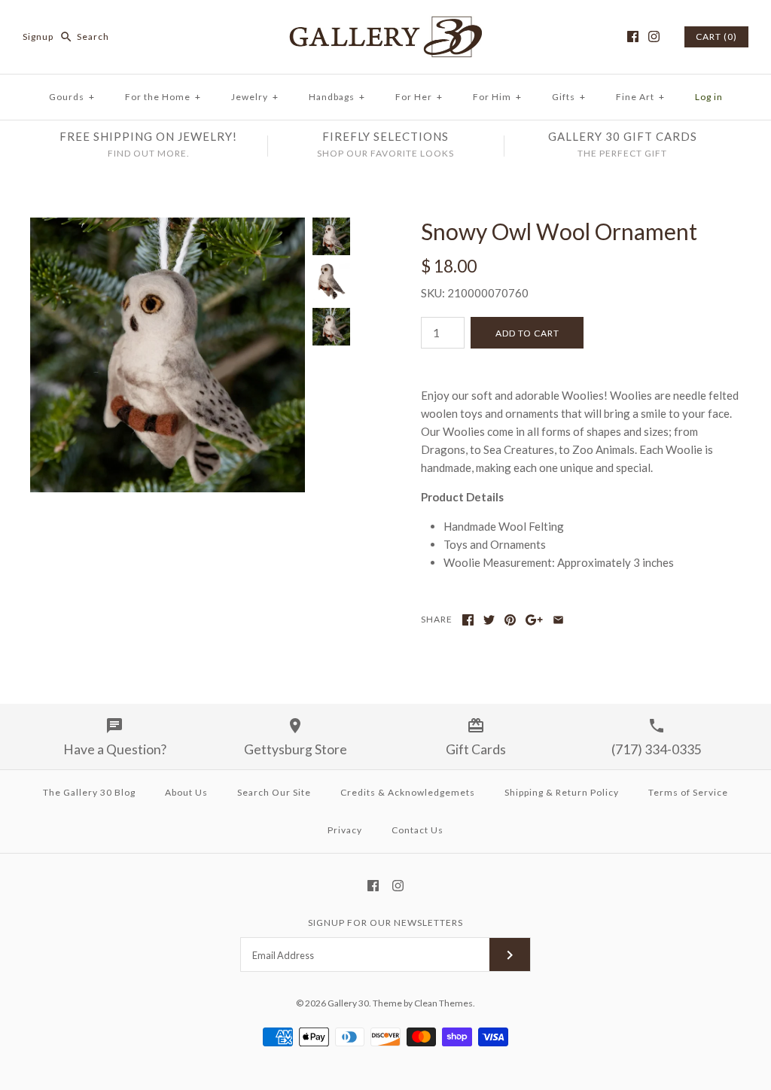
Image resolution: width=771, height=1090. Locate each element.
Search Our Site (274, 792)
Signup (38, 36)
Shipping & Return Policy (561, 792)
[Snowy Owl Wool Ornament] (167, 226)
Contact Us (417, 830)
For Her (419, 96)
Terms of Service (688, 792)
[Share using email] (558, 620)
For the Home (163, 96)
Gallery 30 (348, 1003)
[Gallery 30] (385, 24)
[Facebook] (632, 36)
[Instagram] (654, 36)
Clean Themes (443, 1003)
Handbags (337, 96)
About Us (186, 792)
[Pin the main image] (510, 620)
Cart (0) (716, 36)
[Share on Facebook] (468, 620)
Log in (709, 96)
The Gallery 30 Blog (89, 792)
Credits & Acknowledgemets (407, 792)
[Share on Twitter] (489, 620)
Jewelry (255, 96)
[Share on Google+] (534, 620)
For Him (497, 96)
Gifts (569, 96)
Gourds (72, 96)
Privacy (345, 830)
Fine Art (640, 96)
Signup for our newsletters (385, 922)
